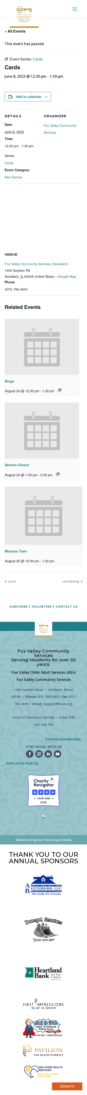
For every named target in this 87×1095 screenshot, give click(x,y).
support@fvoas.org (58, 704)
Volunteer (42, 606)
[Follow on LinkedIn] (48, 754)
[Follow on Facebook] (29, 754)
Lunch (11, 581)
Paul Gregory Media (57, 840)
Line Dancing (71, 581)
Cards (9, 163)
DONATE (67, 1086)
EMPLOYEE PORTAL (22, 763)
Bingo (9, 381)
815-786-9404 (48, 696)
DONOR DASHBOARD (63, 739)
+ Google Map (65, 276)
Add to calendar (28, 96)
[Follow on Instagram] (39, 754)
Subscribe (18, 606)
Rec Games (13, 177)
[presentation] (42, 347)
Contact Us (67, 606)
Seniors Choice (17, 464)
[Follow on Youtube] (57, 754)
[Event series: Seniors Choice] (57, 474)
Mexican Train (16, 551)
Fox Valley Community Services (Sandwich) (36, 263)
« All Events (15, 31)
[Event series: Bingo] (59, 390)
